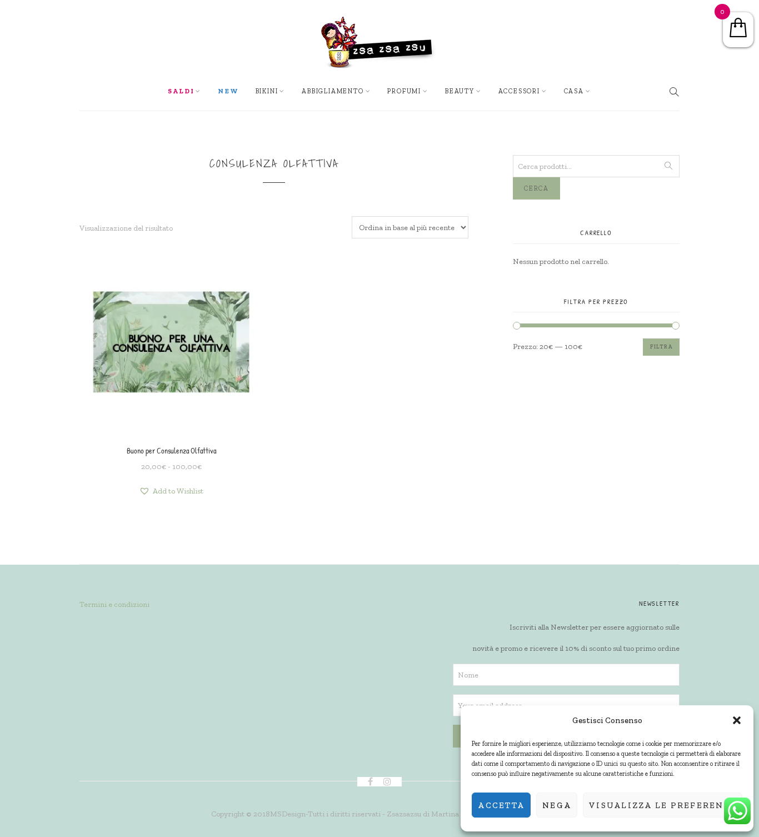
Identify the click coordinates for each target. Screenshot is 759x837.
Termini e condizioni (114, 604)
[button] (736, 720)
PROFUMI (404, 91)
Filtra (661, 346)
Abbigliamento (332, 91)
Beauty (460, 91)
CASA (574, 91)
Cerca (536, 188)
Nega (556, 805)
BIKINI (267, 91)
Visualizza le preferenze (662, 805)
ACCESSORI (519, 91)
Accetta (501, 805)
